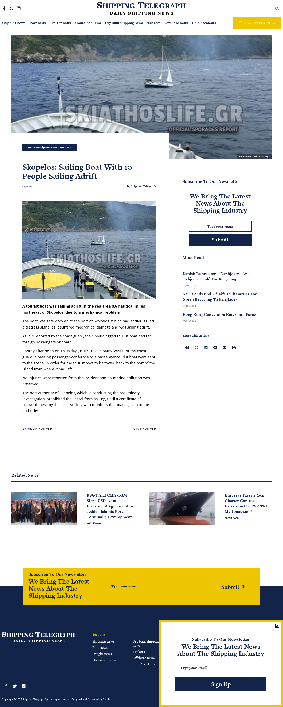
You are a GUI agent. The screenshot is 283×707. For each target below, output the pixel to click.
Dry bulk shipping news (124, 22)
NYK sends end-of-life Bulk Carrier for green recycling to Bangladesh (220, 296)
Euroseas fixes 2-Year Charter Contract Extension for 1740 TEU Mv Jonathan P (246, 503)
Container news (88, 22)
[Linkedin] (19, 8)
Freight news (60, 22)
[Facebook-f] (4, 8)
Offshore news (176, 22)
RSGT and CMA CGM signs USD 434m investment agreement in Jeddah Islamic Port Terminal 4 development (110, 506)
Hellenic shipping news (42, 148)
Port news (38, 22)
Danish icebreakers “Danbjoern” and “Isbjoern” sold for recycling (216, 276)
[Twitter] (15, 686)
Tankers (153, 22)
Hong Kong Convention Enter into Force (219, 314)
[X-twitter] (11, 8)
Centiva (107, 699)
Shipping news (13, 22)
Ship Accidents (204, 22)
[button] (277, 8)
